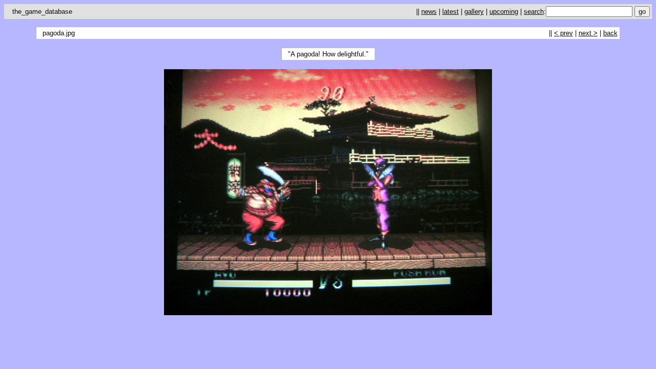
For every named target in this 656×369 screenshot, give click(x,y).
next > (588, 33)
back (610, 33)
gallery (474, 11)
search (534, 11)
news (429, 11)
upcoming (503, 11)
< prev (563, 33)
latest (450, 11)
